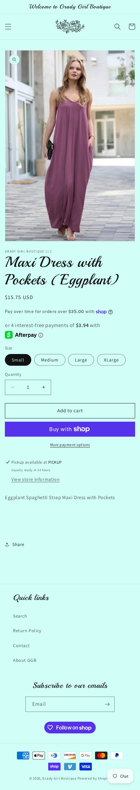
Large (81, 360)
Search (20, 616)
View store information (35, 479)
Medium (50, 360)
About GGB (24, 660)
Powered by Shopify (94, 778)
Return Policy (27, 630)
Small (18, 360)
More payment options (70, 444)
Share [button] (18, 544)
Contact (21, 645)
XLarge (111, 360)
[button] (8, 27)
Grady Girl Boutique (59, 778)
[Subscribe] (107, 704)
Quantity (13, 374)
